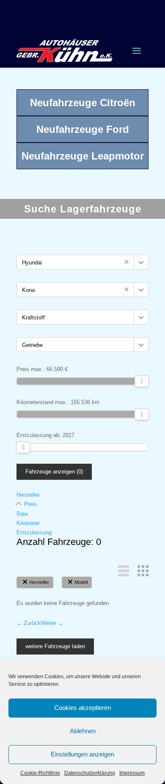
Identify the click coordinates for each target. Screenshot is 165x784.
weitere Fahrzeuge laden (55, 646)
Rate (22, 514)
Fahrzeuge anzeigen (54, 471)
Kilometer (28, 523)
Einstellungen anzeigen (82, 754)
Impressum (132, 773)
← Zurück (28, 623)
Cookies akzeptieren (82, 707)
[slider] (142, 381)
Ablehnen (83, 730)
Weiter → (52, 623)
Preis (30, 504)
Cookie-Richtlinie (40, 773)
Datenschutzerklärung (89, 773)
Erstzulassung (34, 532)
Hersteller (28, 495)
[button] (141, 262)
